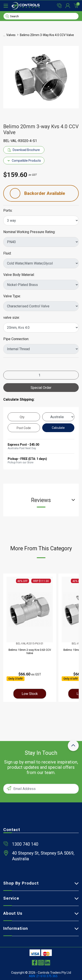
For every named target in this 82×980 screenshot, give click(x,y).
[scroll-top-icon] (73, 745)
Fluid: (7, 253)
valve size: (11, 317)
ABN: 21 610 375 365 (43, 976)
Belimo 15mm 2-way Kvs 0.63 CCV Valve (30, 651)
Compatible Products (26, 160)
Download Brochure (26, 150)
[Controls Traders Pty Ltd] (26, 5)
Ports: (7, 210)
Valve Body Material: (19, 275)
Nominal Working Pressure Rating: (29, 232)
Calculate (58, 427)
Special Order (41, 388)
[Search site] (7, 16)
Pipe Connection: (16, 339)
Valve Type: (12, 296)
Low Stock (30, 694)
